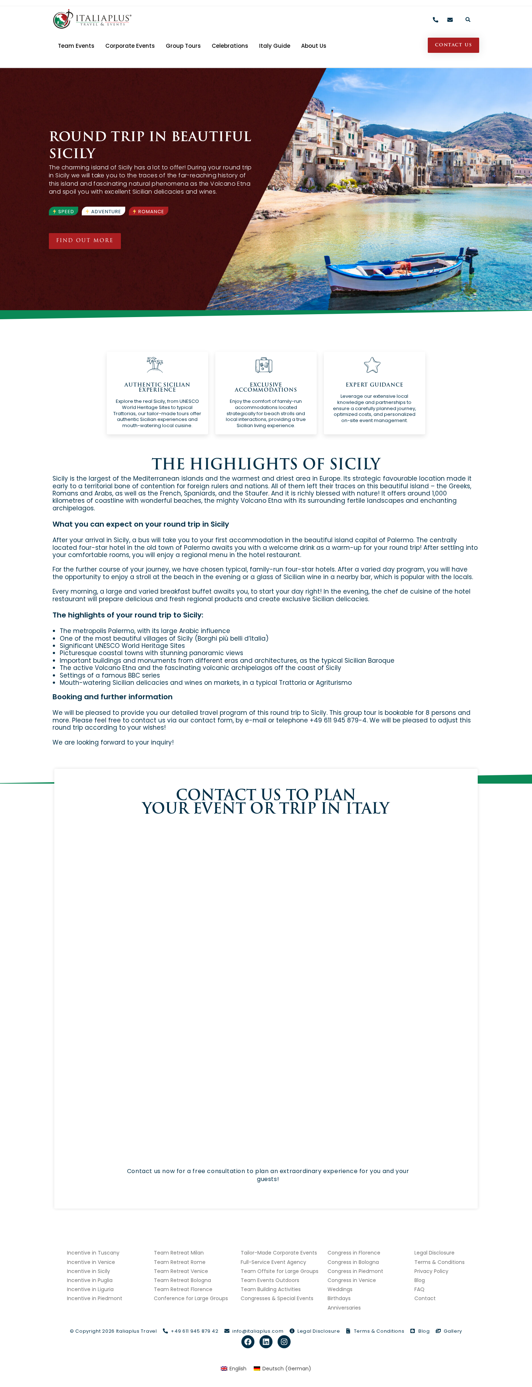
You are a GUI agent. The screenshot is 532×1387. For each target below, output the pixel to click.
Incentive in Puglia (90, 1280)
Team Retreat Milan (179, 1252)
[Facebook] (247, 1341)
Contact (425, 1298)
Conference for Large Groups (191, 1298)
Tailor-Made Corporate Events (279, 1252)
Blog (419, 1280)
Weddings (340, 1289)
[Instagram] (284, 1341)
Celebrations (230, 46)
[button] (468, 19)
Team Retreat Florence (183, 1289)
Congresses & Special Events (277, 1298)
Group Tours (183, 46)
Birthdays (339, 1298)
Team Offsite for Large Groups (279, 1271)
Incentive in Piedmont (94, 1298)
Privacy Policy (431, 1271)
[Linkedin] (266, 1341)
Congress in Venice (352, 1280)
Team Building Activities (271, 1289)
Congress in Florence (354, 1252)
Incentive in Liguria (90, 1289)
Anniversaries (344, 1307)
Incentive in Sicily (88, 1271)
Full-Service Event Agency (273, 1262)
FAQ (419, 1289)
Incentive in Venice (91, 1262)
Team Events (76, 46)
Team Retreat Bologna (182, 1280)
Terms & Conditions (439, 1262)
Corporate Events (130, 46)
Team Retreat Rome (180, 1262)
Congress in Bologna (353, 1262)
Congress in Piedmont (355, 1271)
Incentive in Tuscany (93, 1252)
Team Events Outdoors (270, 1280)
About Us (313, 46)
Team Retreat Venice (181, 1271)
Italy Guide (274, 46)
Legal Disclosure (434, 1252)
